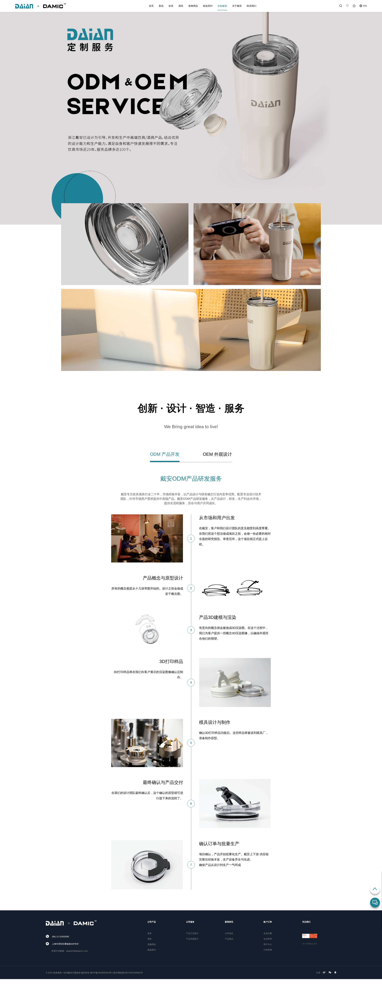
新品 (161, 6)
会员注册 (268, 933)
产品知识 (229, 939)
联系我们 (251, 6)
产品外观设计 (192, 939)
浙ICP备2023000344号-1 (102, 972)
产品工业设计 (192, 933)
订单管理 (268, 950)
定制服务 (222, 6)
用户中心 (268, 944)
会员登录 (268, 939)
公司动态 (229, 933)
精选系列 (207, 6)
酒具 (180, 6)
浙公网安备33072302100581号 (128, 972)
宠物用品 (193, 6)
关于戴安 (237, 6)
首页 (151, 6)
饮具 (171, 6)
